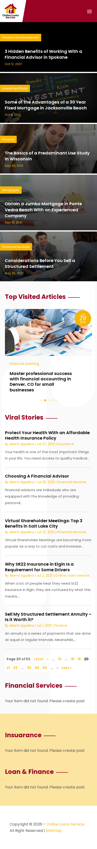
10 (59, 659)
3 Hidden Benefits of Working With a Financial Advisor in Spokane (43, 54)
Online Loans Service (72, 575)
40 (37, 667)
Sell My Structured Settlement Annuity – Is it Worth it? (48, 616)
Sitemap (53, 830)
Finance (8, 139)
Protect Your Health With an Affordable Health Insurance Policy (47, 435)
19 (79, 659)
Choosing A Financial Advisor (37, 476)
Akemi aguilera (22, 444)
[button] (41, 400)
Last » (66, 667)
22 (15, 667)
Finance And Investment (20, 37)
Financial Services (16, 247)
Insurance (65, 444)
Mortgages (10, 190)
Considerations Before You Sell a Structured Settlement (40, 263)
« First (38, 659)
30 (29, 667)
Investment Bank (15, 88)
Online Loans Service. (65, 824)
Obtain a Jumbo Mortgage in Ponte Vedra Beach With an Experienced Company (43, 209)
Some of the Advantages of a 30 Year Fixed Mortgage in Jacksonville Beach (46, 105)
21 (8, 667)
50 (45, 667)
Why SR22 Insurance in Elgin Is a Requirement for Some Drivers (39, 566)
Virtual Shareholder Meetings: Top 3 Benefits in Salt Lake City (43, 523)
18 (72, 659)
